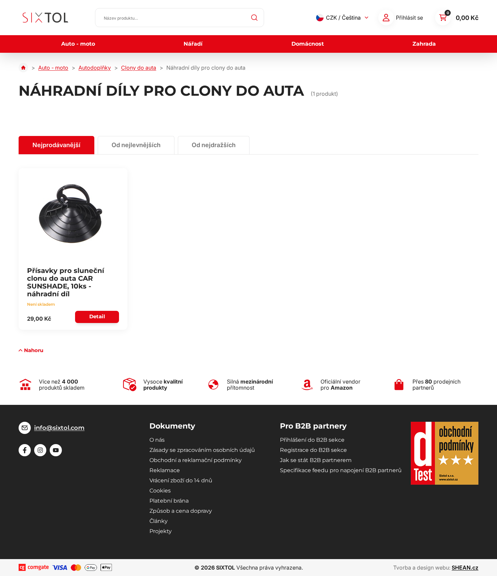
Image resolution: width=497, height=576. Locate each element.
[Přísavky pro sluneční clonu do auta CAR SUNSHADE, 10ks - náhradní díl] (71, 214)
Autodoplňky (94, 67)
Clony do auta (138, 67)
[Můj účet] (386, 17)
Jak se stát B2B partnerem (316, 460)
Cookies (160, 490)
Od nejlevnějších (136, 144)
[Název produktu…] (179, 17)
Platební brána (169, 501)
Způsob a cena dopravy (180, 511)
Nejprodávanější (56, 144)
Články (158, 521)
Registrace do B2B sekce (313, 450)
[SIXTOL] (45, 17)
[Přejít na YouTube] (56, 450)
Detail (97, 316)
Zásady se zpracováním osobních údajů (202, 450)
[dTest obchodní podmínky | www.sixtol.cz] (444, 453)
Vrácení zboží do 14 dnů (180, 480)
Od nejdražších (214, 144)
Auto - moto (78, 44)
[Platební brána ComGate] (34, 567)
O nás (157, 440)
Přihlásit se (409, 17)
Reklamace (164, 470)
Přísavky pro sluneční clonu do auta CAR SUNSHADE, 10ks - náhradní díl (65, 282)
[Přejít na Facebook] (25, 450)
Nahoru (33, 350)
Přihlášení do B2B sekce (312, 440)
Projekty (160, 531)
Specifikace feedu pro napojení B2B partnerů (341, 470)
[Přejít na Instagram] (40, 450)
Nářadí (193, 44)
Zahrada (424, 44)
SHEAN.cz (465, 567)
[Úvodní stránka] (23, 67)
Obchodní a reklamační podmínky (195, 460)
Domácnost (307, 44)
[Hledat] (254, 17)
